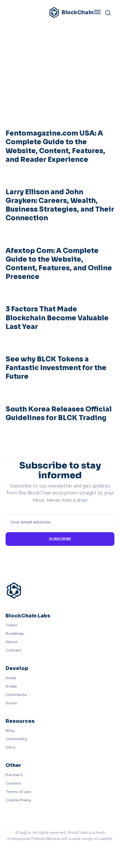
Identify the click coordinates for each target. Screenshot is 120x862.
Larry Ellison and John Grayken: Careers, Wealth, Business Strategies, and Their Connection (60, 205)
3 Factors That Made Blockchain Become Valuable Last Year (57, 318)
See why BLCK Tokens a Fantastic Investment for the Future (56, 368)
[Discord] (30, 847)
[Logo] (60, 590)
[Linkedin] (42, 847)
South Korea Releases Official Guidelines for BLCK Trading (59, 413)
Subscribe (60, 538)
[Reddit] (65, 847)
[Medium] (54, 847)
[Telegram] (77, 847)
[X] (89, 847)
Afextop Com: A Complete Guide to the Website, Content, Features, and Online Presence (59, 264)
